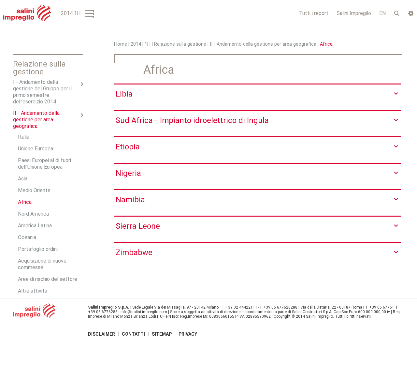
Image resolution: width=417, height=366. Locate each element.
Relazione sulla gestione (180, 44)
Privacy (188, 334)
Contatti (133, 334)
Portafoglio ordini (38, 249)
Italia (23, 137)
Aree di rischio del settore (47, 279)
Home (120, 44)
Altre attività (32, 291)
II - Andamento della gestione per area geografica (263, 44)
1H (148, 44)
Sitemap (162, 334)
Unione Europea (35, 148)
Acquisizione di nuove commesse (42, 264)
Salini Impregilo (354, 13)
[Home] (27, 13)
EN (382, 13)
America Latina (35, 225)
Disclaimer (101, 334)
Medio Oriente (34, 190)
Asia (22, 178)
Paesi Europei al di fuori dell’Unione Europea (44, 163)
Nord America (33, 214)
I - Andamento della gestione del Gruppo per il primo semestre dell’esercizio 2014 (42, 92)
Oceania (27, 237)
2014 (136, 44)
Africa (25, 202)
